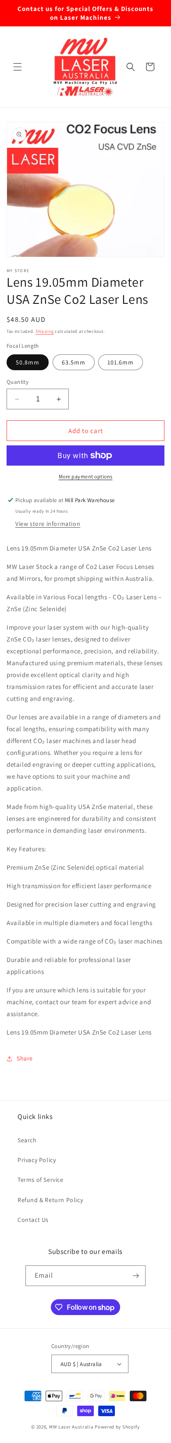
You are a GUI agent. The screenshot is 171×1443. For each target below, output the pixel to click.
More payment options (86, 476)
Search (27, 1140)
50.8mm (27, 362)
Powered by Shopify (117, 1427)
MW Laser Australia (71, 1427)
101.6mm (120, 362)
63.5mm (74, 362)
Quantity (17, 382)
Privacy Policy (37, 1160)
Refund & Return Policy (50, 1200)
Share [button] (25, 1058)
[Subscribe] (135, 1275)
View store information (47, 524)
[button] (17, 67)
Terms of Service (41, 1180)
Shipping (45, 331)
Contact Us (33, 1220)
